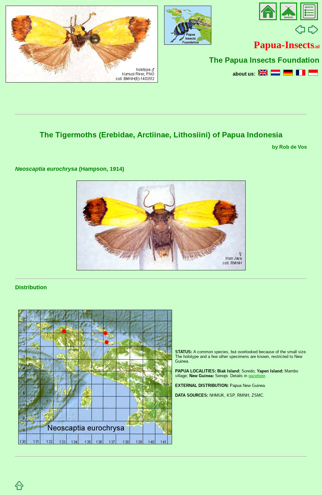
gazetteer (256, 375)
